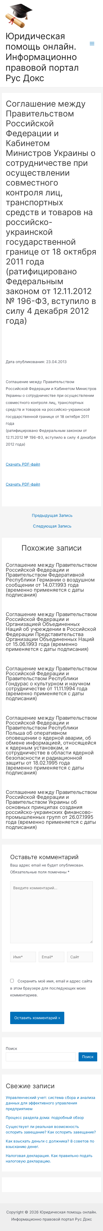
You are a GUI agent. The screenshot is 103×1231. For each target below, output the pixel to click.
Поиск (11, 1048)
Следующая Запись (52, 526)
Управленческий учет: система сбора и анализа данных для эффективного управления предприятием (50, 1103)
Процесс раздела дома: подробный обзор (45, 1117)
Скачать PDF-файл (23, 464)
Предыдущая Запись (52, 516)
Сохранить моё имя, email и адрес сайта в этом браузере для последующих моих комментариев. (51, 988)
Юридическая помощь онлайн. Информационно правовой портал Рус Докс (42, 57)
